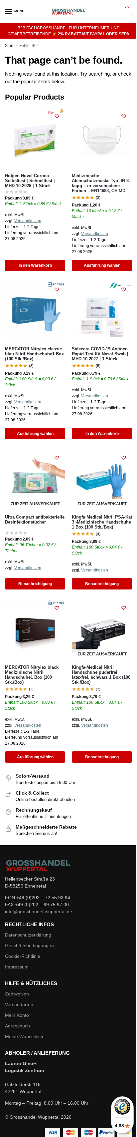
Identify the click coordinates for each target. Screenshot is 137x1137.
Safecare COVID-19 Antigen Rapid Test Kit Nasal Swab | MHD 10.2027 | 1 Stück (100, 354)
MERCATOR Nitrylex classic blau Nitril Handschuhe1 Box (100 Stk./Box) (34, 354)
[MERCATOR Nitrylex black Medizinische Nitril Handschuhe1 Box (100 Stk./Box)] (35, 629)
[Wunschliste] (57, 116)
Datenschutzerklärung (28, 935)
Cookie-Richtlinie (22, 956)
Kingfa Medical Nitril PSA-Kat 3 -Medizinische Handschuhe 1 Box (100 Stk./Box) (102, 522)
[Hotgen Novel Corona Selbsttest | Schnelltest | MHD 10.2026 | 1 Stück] (35, 138)
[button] (126, 11)
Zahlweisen (17, 993)
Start (9, 45)
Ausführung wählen (102, 265)
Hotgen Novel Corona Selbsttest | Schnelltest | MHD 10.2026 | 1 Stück (30, 181)
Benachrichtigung (35, 583)
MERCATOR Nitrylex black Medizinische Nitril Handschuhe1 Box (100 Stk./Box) (32, 675)
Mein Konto (17, 1015)
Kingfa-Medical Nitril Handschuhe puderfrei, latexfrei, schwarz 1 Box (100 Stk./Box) (101, 675)
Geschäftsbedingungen (29, 945)
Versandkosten (27, 220)
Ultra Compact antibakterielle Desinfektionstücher (35, 520)
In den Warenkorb (35, 265)
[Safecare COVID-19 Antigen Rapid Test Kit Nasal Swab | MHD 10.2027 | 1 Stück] (102, 311)
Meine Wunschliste (25, 1036)
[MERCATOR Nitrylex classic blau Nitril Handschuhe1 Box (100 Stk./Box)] (35, 311)
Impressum (17, 966)
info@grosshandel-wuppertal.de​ (38, 911)
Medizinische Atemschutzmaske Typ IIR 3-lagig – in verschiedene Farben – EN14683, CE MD (101, 183)
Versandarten (19, 1004)
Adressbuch (17, 1025)
